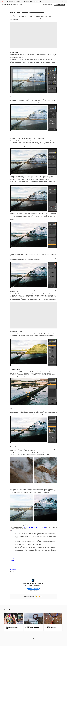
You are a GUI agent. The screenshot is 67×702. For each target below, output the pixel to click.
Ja (37, 596)
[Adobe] (3, 1)
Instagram (12, 560)
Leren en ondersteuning (37, 1)
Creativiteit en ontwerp (9, 1)
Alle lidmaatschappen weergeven (47, 4)
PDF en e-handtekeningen (18, 1)
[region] (13, 622)
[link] (2, 5)
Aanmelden (63, 1)
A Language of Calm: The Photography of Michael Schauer (34, 527)
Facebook (12, 558)
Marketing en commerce (27, 1)
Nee (41, 596)
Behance (11, 557)
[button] (59, 1)
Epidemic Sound (13, 569)
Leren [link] (3, 4)
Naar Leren (33, 638)
